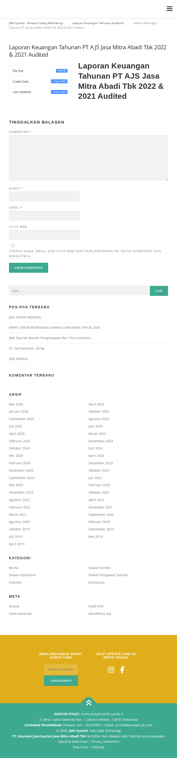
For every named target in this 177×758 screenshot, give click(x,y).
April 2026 (96, 404)
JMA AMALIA (18, 358)
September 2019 (101, 529)
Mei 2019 (95, 536)
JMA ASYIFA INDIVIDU (25, 317)
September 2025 (21, 419)
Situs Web (18, 227)
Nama (15, 188)
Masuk (14, 606)
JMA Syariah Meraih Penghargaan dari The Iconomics (50, 338)
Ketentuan (80, 741)
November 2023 (21, 470)
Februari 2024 (19, 463)
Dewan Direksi (99, 568)
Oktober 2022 (98, 492)
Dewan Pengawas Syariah (108, 575)
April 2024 (96, 455)
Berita (13, 568)
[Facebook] (122, 669)
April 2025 (17, 433)
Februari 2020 (99, 522)
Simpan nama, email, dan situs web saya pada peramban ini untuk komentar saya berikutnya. (85, 253)
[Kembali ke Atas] (88, 703)
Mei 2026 (16, 404)
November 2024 (100, 441)
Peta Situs (80, 747)
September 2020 (101, 514)
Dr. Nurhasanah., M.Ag (26, 348)
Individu (15, 582)
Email (16, 207)
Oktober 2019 (19, 529)
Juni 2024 (95, 448)
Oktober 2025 (98, 411)
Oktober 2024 (19, 448)
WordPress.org (99, 613)
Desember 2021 (100, 507)
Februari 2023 (99, 485)
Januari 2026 (18, 411)
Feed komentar (20, 613)
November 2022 (21, 492)
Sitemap (98, 747)
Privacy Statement (105, 741)
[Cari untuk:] (78, 291)
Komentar (20, 132)
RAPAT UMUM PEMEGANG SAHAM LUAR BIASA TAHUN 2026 (54, 327)
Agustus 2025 (98, 419)
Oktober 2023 (98, 470)
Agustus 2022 (19, 500)
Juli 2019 (15, 536)
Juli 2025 (15, 426)
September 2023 (21, 478)
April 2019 (17, 544)
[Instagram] (111, 669)
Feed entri (96, 606)
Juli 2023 (95, 478)
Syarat (63, 741)
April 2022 (96, 500)
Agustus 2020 (19, 522)
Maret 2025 (97, 433)
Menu (169, 8)
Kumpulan (96, 582)
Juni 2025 (95, 426)
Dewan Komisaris (22, 575)
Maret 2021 (18, 514)
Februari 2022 (19, 507)
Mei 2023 (16, 485)
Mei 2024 (16, 455)
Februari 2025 (19, 441)
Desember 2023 (100, 463)
